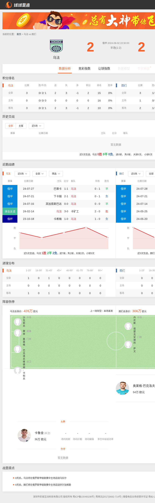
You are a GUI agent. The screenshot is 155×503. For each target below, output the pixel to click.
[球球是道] (17, 4)
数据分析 (65, 68)
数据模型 (124, 68)
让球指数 (104, 68)
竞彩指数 (84, 68)
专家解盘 (143, 68)
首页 (19, 34)
